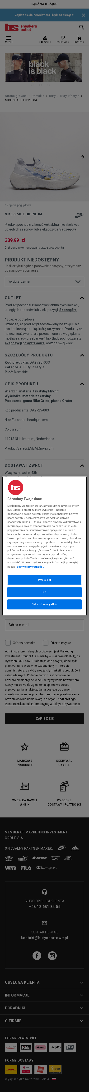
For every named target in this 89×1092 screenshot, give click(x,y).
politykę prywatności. (30, 566)
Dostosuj (44, 579)
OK (44, 592)
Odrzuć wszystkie (44, 604)
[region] (44, 545)
